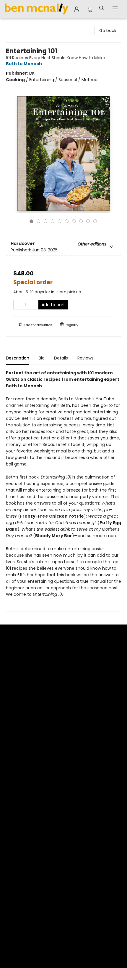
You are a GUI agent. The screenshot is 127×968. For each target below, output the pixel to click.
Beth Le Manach (24, 64)
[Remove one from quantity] (17, 304)
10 (95, 221)
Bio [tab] (42, 358)
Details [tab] (61, 358)
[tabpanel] (63, 490)
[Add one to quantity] (33, 304)
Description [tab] (17, 358)
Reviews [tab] (85, 358)
